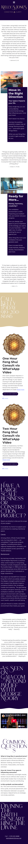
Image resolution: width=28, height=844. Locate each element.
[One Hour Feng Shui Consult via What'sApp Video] (14, 344)
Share (6, 398)
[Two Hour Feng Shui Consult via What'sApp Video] (14, 414)
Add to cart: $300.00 (10, 393)
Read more (20, 389)
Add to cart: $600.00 (10, 464)
